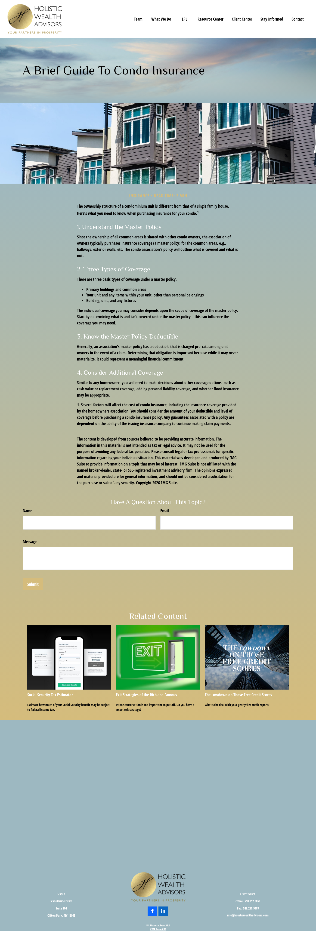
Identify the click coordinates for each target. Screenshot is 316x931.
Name (27, 510)
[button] (138, 19)
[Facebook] (152, 911)
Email (164, 510)
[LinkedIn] (163, 911)
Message (30, 541)
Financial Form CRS (160, 925)
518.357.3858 (252, 901)
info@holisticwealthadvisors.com (248, 915)
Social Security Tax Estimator (50, 694)
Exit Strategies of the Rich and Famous (146, 694)
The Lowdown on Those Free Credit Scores (238, 694)
